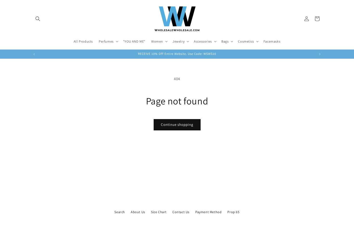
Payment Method (208, 212)
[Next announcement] (320, 54)
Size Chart (159, 212)
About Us (138, 212)
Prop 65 (233, 212)
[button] (38, 18)
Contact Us (181, 212)
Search (119, 212)
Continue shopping (177, 124)
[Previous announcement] (34, 54)
